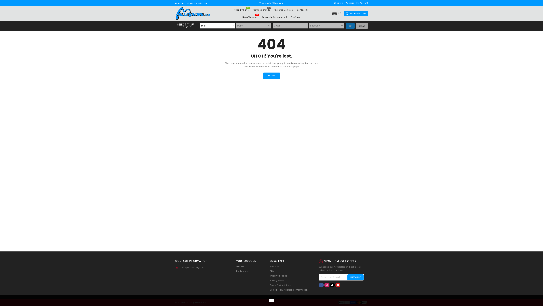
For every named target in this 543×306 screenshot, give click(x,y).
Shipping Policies (278, 275)
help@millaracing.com (192, 267)
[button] (334, 13)
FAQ (272, 271)
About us (274, 266)
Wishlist (350, 3)
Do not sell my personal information (289, 289)
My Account (242, 271)
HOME (271, 75)
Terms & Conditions (280, 285)
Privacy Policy (277, 280)
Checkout (338, 3)
